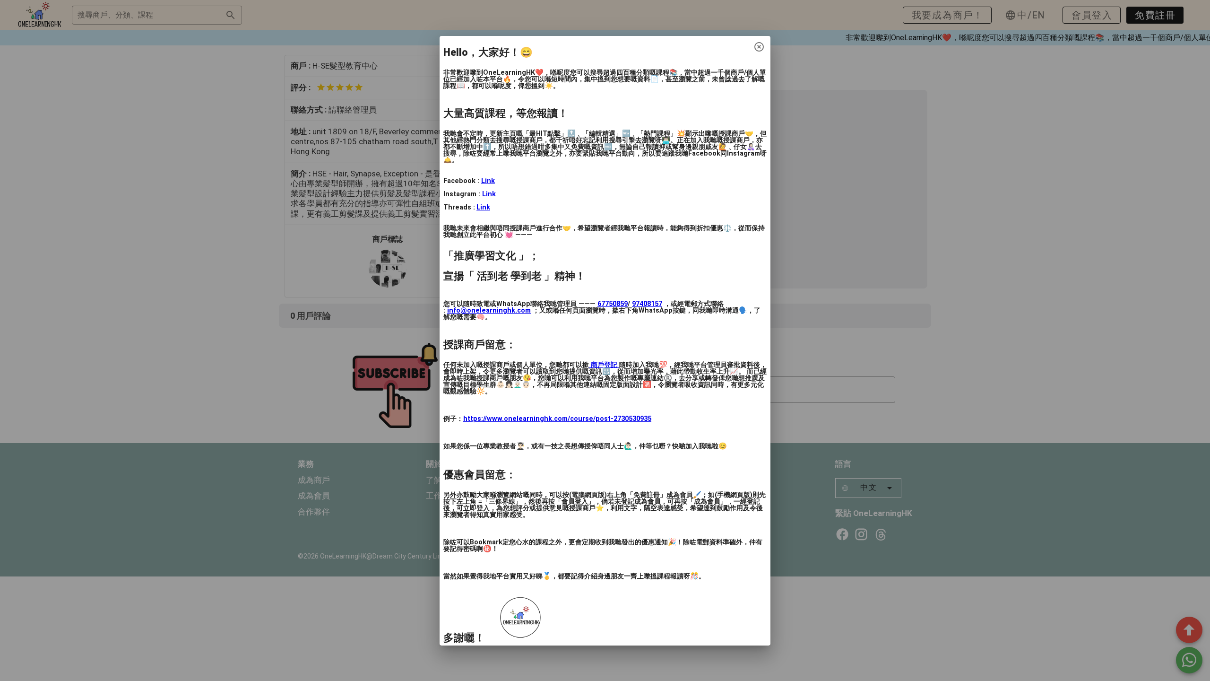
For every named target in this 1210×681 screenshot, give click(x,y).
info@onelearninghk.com (489, 310)
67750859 (612, 304)
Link (488, 181)
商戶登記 (604, 365)
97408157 (647, 304)
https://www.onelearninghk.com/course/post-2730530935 (557, 419)
